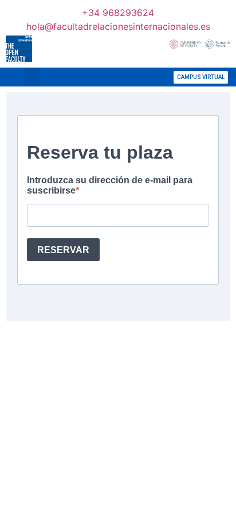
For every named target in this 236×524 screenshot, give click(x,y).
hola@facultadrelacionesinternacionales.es (118, 26)
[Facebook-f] (97, 77)
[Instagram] (131, 77)
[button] (31, 77)
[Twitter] (114, 77)
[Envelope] (80, 77)
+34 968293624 (118, 12)
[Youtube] (149, 77)
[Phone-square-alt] (63, 77)
